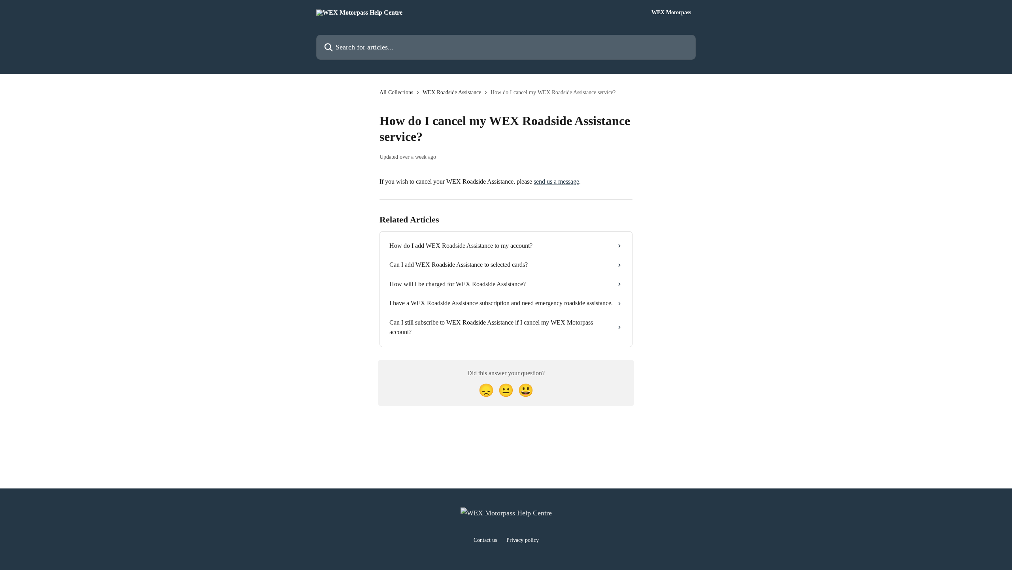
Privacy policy (522, 540)
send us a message (556, 181)
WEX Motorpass (671, 12)
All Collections (396, 92)
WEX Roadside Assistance (452, 92)
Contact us (485, 540)
